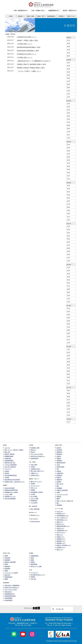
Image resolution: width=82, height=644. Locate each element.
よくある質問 (34, 502)
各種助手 (33, 562)
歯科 (58, 503)
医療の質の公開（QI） (10, 462)
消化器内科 (59, 450)
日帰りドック (34, 487)
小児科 (58, 464)
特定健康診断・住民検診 (37, 492)
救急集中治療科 (60, 467)
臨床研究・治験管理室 (10, 562)
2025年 (68, 60)
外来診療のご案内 (35, 447)
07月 (68, 53)
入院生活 (33, 466)
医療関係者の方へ (54, 10)
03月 (68, 43)
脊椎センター (60, 522)
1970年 (68, 419)
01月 (68, 40)
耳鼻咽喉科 (59, 488)
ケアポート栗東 (8, 494)
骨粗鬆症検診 (34, 500)
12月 (68, 97)
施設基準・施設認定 (9, 454)
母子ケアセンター (61, 532)
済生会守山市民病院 (9, 488)
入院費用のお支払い (35, 469)
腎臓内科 (59, 458)
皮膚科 (58, 492)
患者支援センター (61, 547)
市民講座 (7, 471)
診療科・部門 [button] (40, 16)
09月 (68, 87)
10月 (68, 90)
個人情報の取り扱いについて (38, 574)
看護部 (6, 555)
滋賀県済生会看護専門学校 (11, 490)
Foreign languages (35, 521)
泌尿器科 (59, 481)
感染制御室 (7, 560)
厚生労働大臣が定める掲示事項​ (12, 479)
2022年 (68, 183)
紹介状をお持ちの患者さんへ (38, 456)
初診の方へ (33, 450)
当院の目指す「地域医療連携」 (12, 585)
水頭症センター (60, 528)
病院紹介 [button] (20, 16)
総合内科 (59, 447)
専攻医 (32, 558)
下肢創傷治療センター (62, 530)
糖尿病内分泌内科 (61, 462)
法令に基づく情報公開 (10, 467)
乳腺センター (60, 534)
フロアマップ (8, 469)
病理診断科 (59, 505)
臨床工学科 (7, 575)
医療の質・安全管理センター (64, 545)
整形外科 (59, 477)
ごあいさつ (7, 447)
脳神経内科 (59, 454)
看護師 (32, 560)
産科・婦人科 (60, 483)
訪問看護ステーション (10, 496)
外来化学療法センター (62, 520)
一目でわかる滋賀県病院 (11, 464)
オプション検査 (34, 498)
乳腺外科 (59, 471)
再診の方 (33, 452)
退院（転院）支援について (37, 471)
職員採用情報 (34, 564)
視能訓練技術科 (8, 577)
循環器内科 (59, 452)
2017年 (68, 387)
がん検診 (33, 494)
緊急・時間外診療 (35, 509)
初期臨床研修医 (34, 555)
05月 (68, 75)
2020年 (68, 265)
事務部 (6, 579)
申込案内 (33, 483)
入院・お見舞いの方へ (38, 10)
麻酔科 (58, 498)
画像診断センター (61, 539)
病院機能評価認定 (9, 456)
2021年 (68, 224)
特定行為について (35, 515)
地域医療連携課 (8, 598)
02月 (68, 66)
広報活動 (7, 473)
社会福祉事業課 (8, 600)
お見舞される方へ (35, 475)
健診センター (60, 549)
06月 (68, 49)
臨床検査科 (7, 568)
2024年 (68, 101)
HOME (10, 16)
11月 (68, 94)
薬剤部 (6, 564)
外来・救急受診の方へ (21, 10)
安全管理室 (7, 558)
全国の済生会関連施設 (10, 498)
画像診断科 (7, 566)
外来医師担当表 (34, 458)
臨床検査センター (61, 541)
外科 (58, 469)
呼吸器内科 (59, 460)
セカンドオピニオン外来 (37, 454)
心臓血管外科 (60, 473)
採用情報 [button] (60, 16)
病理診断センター (61, 543)
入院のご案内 (34, 464)
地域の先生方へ (8, 591)
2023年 (68, 142)
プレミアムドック (35, 485)
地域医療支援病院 (9, 460)
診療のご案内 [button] (30, 16)
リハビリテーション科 (62, 494)
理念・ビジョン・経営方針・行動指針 (14, 450)
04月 (68, 46)
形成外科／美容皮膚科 (62, 490)
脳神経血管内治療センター (63, 526)
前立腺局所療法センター (63, 515)
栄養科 (6, 570)
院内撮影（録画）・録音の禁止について (14, 481)
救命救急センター (61, 513)
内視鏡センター (60, 536)
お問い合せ (33, 579)
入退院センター (34, 473)
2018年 (68, 346)
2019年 (68, 305)
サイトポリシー (34, 572)
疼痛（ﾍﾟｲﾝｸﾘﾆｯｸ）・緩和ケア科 (65, 501)
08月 (68, 56)
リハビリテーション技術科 (11, 572)
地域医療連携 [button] (50, 16)
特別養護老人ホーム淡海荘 (11, 492)
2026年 (68, 37)
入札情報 (7, 477)
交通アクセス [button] (71, 16)
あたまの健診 (34, 496)
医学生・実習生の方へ (70, 10)
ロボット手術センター (62, 517)
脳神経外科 (59, 479)
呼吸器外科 (59, 475)
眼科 (58, 486)
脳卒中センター (60, 524)
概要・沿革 (7, 452)
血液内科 (59, 456)
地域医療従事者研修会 (10, 596)
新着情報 (33, 577)
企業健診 (33, 490)
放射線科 (59, 496)
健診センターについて (36, 481)
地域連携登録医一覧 (9, 594)
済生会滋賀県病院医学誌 (11, 475)
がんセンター (60, 511)
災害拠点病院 (8, 458)
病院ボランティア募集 (36, 566)
